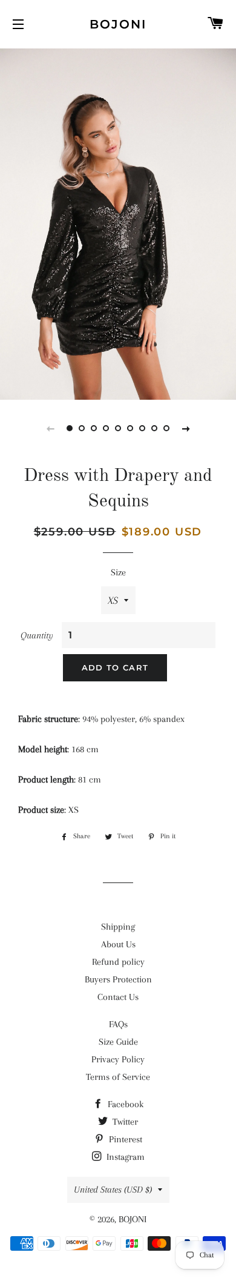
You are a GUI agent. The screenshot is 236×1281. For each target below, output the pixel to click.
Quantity (37, 635)
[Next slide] (185, 428)
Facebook (124, 1104)
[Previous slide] (50, 428)
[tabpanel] (118, 222)
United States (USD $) (113, 1189)
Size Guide (118, 1041)
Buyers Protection (118, 979)
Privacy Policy (118, 1059)
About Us (118, 944)
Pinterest (124, 1139)
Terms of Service (118, 1076)
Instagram (124, 1156)
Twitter (124, 1121)
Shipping (118, 926)
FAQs (118, 1024)
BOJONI (118, 24)
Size (118, 572)
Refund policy (118, 961)
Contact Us (118, 996)
